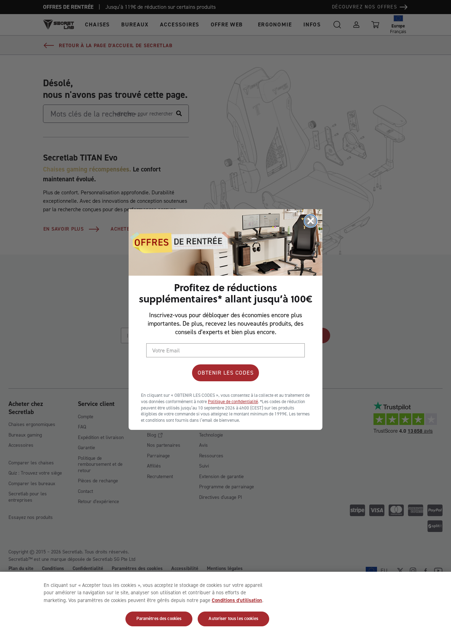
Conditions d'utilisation (237, 600)
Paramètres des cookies (159, 619)
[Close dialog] (310, 221)
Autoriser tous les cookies (233, 619)
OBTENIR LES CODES (226, 372)
